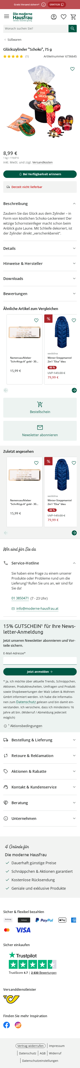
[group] (40, 101)
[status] (35, 28)
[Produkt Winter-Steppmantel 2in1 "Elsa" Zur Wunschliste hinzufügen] (74, 320)
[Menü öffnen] (6, 17)
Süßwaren (15, 40)
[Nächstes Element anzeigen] (74, 390)
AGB (43, 1053)
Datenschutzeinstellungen (40, 1061)
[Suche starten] (73, 28)
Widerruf (55, 1053)
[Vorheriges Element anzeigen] (5, 390)
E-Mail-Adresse (13, 653)
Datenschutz (26, 702)
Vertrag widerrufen (30, 1046)
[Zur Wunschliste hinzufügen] (72, 69)
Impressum (57, 1046)
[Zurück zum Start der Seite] (76, 1039)
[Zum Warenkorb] (73, 17)
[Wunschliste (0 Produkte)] (63, 17)
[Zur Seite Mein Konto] (53, 17)
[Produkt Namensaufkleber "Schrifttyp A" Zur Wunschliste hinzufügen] (36, 320)
